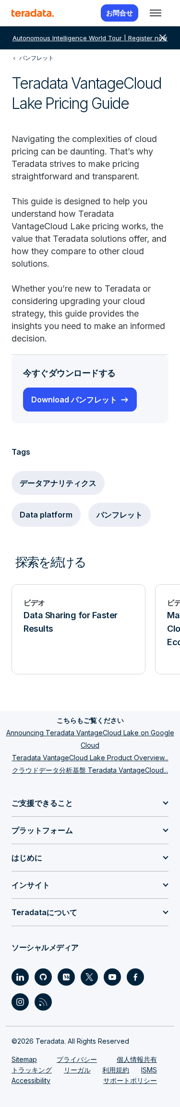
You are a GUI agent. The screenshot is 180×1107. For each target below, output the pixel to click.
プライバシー (77, 1059)
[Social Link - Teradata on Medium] (66, 977)
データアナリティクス (58, 483)
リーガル (77, 1070)
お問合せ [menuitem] (119, 13)
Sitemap (24, 1059)
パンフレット (119, 514)
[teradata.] (33, 13)
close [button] (162, 38)
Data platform (46, 514)
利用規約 (115, 1070)
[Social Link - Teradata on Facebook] (135, 977)
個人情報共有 (137, 1059)
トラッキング (32, 1070)
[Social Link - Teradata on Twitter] (89, 977)
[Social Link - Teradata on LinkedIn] (20, 977)
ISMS (149, 1070)
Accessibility (31, 1080)
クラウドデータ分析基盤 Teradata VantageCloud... (90, 770)
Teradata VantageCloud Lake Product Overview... (90, 758)
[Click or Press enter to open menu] (155, 13)
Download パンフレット (74, 399)
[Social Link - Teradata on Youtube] (112, 977)
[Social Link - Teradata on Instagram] (20, 1002)
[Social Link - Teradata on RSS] (43, 1002)
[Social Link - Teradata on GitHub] (43, 977)
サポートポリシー (130, 1080)
